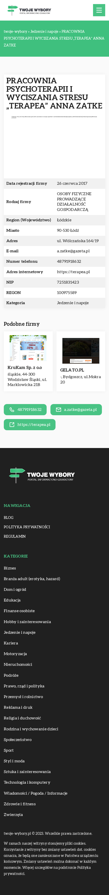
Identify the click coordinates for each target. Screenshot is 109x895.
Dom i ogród (15, 590)
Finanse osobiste (19, 611)
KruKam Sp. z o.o (25, 367)
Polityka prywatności (27, 527)
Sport (9, 750)
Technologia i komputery (27, 782)
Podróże (11, 675)
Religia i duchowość (22, 718)
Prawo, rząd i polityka (24, 686)
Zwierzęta (13, 815)
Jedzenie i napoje (73, 303)
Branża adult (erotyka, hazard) (32, 579)
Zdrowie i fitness (20, 804)
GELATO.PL (72, 370)
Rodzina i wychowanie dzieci (31, 729)
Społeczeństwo (17, 740)
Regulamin (15, 536)
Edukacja (12, 600)
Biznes (10, 568)
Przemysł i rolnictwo (23, 697)
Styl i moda (14, 761)
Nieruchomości (18, 664)
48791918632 (69, 261)
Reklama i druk (18, 707)
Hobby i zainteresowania (27, 622)
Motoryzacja (15, 654)
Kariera (11, 643)
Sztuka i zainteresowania (27, 772)
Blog (8, 518)
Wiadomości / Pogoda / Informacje (36, 793)
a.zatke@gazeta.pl (73, 251)
